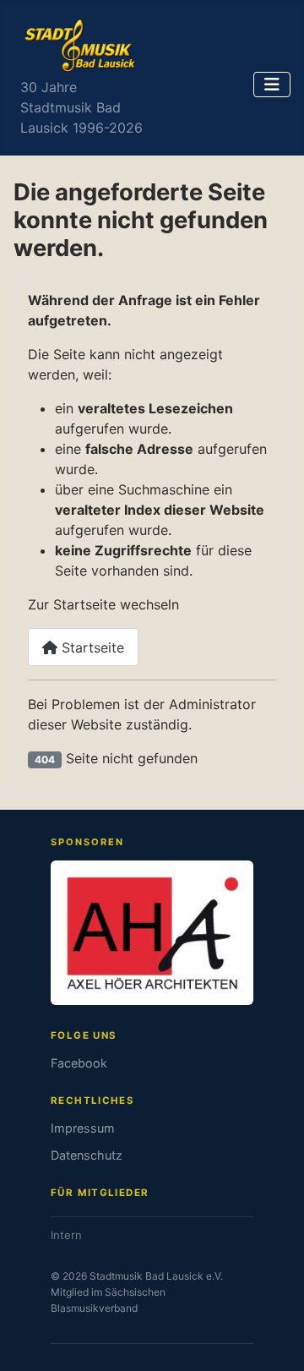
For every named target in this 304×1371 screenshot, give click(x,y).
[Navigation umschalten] (271, 84)
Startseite (90, 647)
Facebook (79, 1063)
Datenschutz (86, 1155)
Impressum (83, 1128)
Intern (66, 1235)
